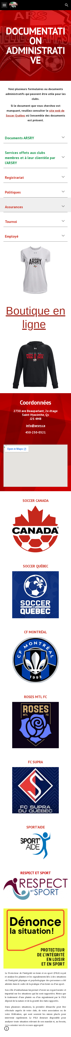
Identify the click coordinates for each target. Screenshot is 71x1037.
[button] (4, 5)
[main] (35, 45)
